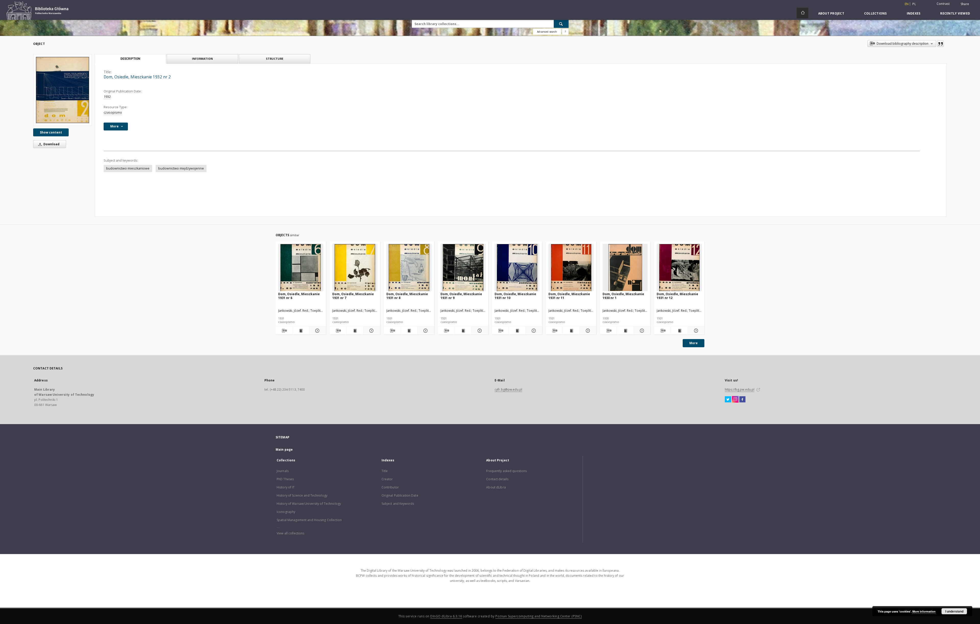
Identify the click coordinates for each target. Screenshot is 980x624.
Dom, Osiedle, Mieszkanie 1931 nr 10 (515, 296)
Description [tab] (130, 59)
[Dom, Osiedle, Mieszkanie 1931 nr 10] (517, 267)
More (693, 343)
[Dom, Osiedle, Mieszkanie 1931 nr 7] (355, 267)
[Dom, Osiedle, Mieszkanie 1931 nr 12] (679, 267)
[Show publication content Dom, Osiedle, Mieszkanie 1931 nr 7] (355, 330)
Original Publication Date (400, 495)
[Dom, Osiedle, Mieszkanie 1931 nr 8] (409, 267)
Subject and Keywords (398, 503)
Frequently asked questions (506, 471)
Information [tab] (202, 59)
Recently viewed (955, 13)
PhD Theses (285, 479)
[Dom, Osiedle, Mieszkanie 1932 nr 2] (62, 90)
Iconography (286, 512)
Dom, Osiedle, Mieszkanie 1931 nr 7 (353, 296)
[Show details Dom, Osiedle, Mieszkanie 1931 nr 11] (587, 330)
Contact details (497, 479)
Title (385, 471)
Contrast (943, 4)
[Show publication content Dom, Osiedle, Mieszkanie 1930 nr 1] (625, 330)
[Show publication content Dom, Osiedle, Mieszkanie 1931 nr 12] (679, 330)
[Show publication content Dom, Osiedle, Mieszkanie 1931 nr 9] (463, 330)
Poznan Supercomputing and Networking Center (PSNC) (538, 616)
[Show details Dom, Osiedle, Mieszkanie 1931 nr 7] (371, 330)
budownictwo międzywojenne (181, 168)
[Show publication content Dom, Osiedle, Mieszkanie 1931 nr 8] (409, 330)
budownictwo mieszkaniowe (128, 168)
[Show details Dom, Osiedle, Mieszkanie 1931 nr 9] (479, 330)
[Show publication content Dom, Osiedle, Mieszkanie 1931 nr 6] (300, 330)
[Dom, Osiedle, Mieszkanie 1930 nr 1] (625, 267)
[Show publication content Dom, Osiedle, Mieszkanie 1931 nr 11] (571, 330)
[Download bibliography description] (284, 330)
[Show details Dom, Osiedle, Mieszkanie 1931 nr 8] (425, 330)
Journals (283, 471)
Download (51, 144)
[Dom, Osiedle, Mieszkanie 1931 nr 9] (463, 267)
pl (914, 4)
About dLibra (496, 487)
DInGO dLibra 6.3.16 (446, 616)
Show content (51, 132)
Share (965, 4)
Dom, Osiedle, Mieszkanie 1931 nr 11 (569, 296)
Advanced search (547, 31)
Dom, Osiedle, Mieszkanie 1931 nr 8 (407, 296)
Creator (387, 479)
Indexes (914, 13)
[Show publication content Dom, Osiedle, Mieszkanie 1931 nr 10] (517, 330)
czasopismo (113, 112)
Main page (284, 449)
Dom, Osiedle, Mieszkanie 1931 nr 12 (677, 296)
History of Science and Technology (302, 495)
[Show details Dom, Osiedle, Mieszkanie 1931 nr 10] (533, 330)
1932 (107, 96)
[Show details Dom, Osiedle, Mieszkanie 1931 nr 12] (695, 330)
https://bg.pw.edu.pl (739, 389)
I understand (954, 611)
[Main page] (802, 13)
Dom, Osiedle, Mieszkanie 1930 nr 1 (623, 296)
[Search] (561, 24)
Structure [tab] (274, 59)
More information (924, 611)
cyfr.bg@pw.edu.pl (508, 389)
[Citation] (940, 43)
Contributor (390, 487)
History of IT (286, 487)
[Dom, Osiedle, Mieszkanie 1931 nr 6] (300, 267)
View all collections (290, 533)
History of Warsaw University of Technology (309, 503)
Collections (875, 13)
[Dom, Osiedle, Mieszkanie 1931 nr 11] (571, 267)
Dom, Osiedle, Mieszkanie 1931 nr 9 (461, 296)
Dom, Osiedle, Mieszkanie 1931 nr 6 (299, 296)
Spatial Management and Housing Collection (309, 520)
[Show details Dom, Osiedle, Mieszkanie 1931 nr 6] (317, 330)
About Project (831, 13)
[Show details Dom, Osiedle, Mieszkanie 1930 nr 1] (641, 330)
